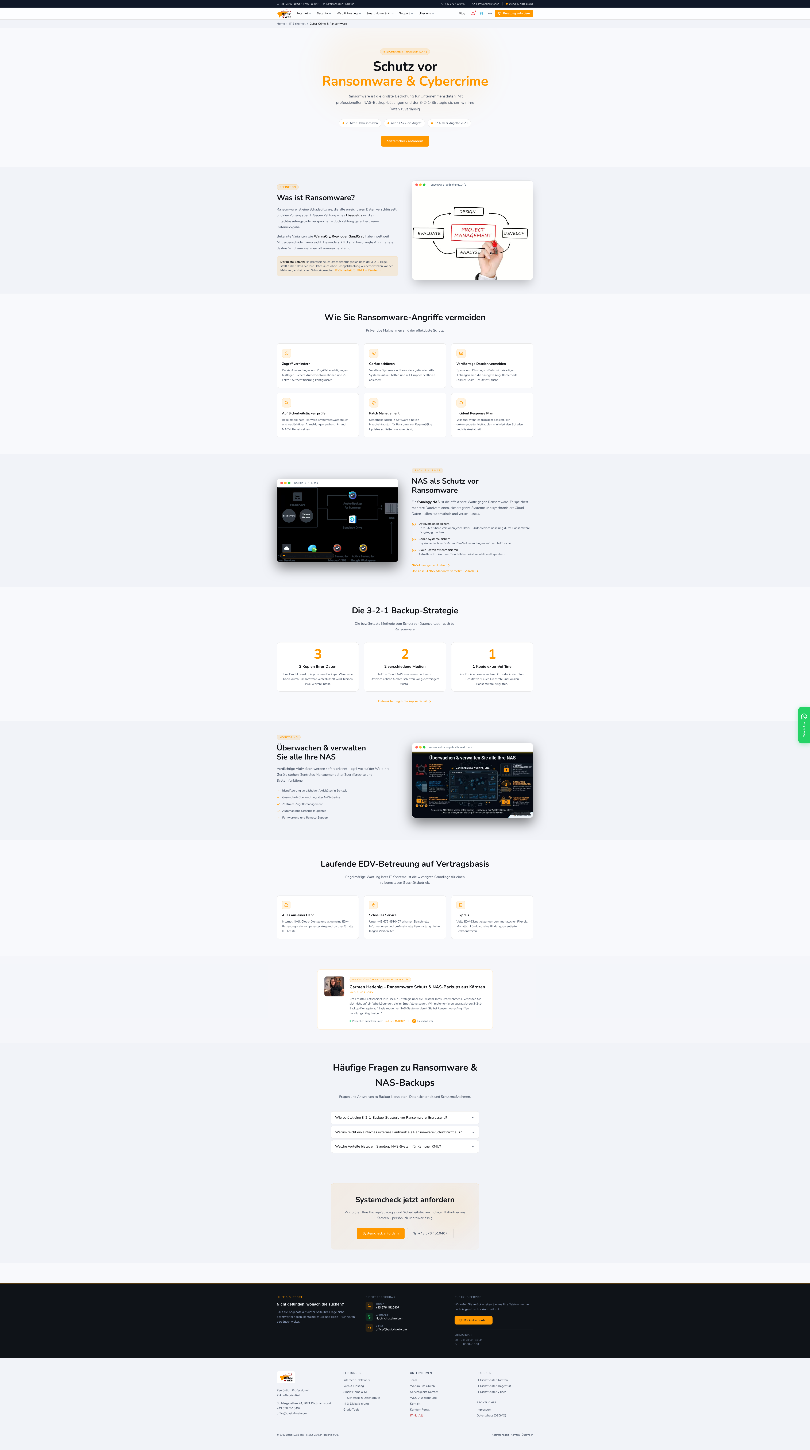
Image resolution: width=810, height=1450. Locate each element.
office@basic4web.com (292, 1413)
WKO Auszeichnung (423, 1398)
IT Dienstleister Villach (491, 1392)
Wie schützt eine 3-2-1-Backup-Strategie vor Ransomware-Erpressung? (391, 1117)
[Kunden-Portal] (481, 13)
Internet (302, 13)
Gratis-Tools (351, 1410)
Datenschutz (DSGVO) (491, 1416)
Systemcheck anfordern (405, 141)
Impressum (484, 1410)
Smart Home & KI (378, 13)
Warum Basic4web (422, 1386)
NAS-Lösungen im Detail (429, 565)
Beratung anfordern (516, 13)
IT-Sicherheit (297, 24)
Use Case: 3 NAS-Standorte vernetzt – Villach (443, 571)
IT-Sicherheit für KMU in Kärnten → (358, 270)
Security (322, 13)
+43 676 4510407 (455, 3)
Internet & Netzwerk (356, 1380)
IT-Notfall (416, 1416)
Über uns (425, 13)
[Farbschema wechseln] (490, 13)
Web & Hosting (347, 13)
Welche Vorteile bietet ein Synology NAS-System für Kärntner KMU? (388, 1146)
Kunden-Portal (419, 1410)
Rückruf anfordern (476, 1320)
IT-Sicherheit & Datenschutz (361, 1398)
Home (281, 24)
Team (413, 1380)
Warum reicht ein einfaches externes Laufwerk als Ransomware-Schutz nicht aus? (398, 1132)
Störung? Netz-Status (521, 3)
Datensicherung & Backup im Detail (402, 701)
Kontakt (415, 1404)
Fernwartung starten (487, 3)
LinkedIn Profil (425, 1021)
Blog (462, 13)
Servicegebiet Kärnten (424, 1392)
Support (404, 13)
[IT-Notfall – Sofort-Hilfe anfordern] (473, 13)
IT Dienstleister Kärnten (492, 1380)
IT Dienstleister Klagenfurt (494, 1386)
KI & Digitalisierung (356, 1404)
